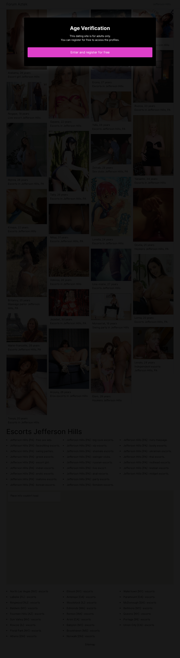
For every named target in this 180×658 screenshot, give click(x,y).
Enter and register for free (90, 52)
